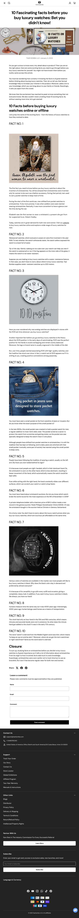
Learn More (40, 843)
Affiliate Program (9, 779)
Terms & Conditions (10, 815)
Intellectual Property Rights (13, 824)
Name (12, 684)
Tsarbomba (36, 913)
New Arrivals (45, 15)
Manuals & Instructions (12, 787)
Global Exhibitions (10, 775)
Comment (13, 704)
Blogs (5, 799)
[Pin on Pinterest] (26, 668)
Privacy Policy (8, 807)
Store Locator (8, 771)
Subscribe (39, 870)
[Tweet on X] (17, 668)
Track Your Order (9, 758)
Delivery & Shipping (10, 811)
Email (12, 694)
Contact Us (7, 767)
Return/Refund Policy (11, 820)
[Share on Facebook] (21, 668)
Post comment (39, 722)
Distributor (7, 803)
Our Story (6, 763)
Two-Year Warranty (10, 783)
